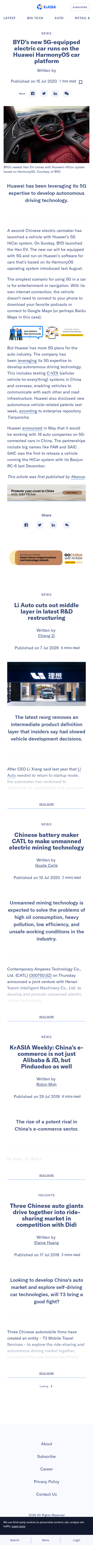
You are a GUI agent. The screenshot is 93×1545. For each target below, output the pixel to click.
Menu (45, 1540)
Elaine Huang (46, 1334)
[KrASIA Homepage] (46, 7)
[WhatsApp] (66, 93)
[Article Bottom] (46, 492)
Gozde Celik (46, 865)
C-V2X (52, 373)
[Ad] (46, 558)
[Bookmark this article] (80, 82)
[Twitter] (44, 93)
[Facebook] (32, 93)
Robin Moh (46, 1142)
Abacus (78, 476)
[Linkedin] (55, 93)
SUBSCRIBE (80, 7)
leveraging (27, 360)
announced (32, 428)
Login (76, 1540)
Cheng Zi (46, 635)
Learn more (18, 1526)
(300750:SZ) (40, 1034)
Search (14, 1540)
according (28, 411)
